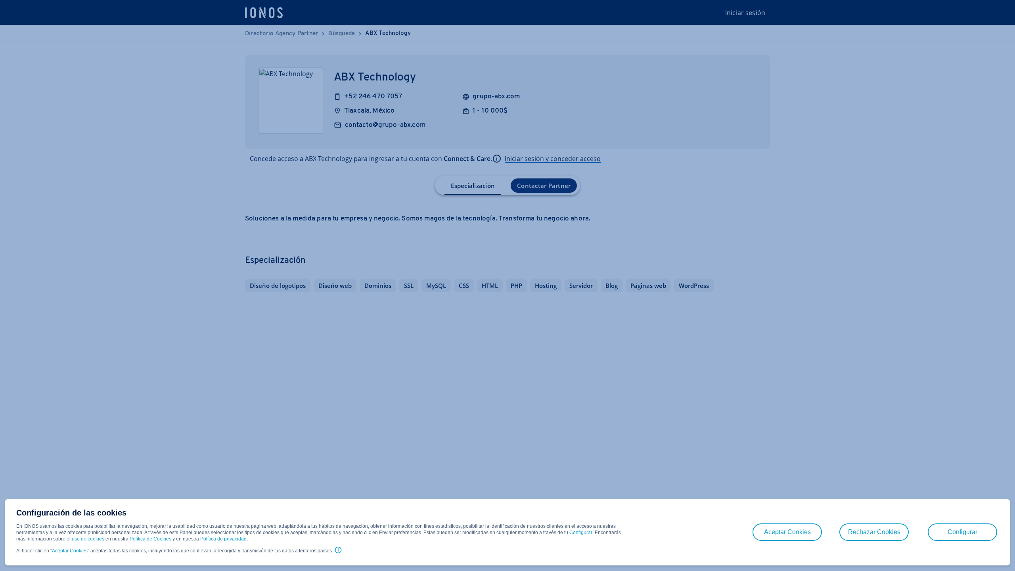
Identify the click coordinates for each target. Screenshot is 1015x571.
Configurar (580, 532)
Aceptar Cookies (70, 551)
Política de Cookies (150, 539)
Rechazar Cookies (874, 532)
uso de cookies (87, 539)
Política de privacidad (223, 539)
